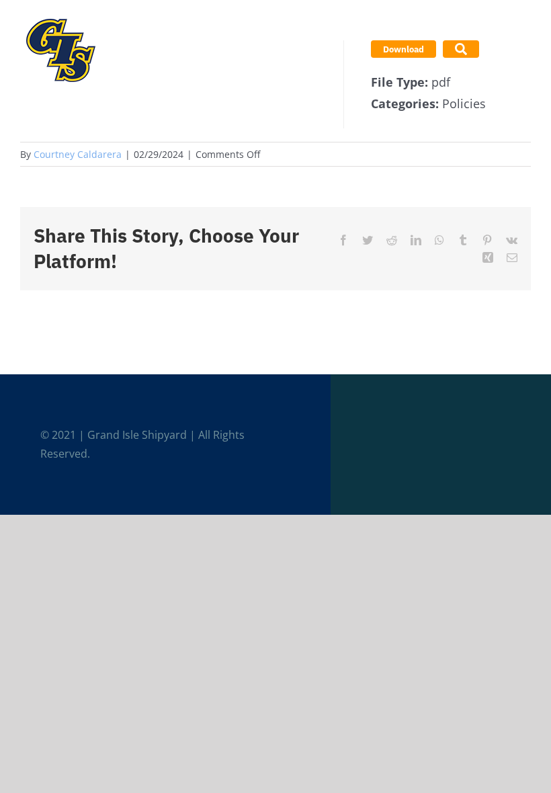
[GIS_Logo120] (60, 16)
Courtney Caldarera (78, 154)
